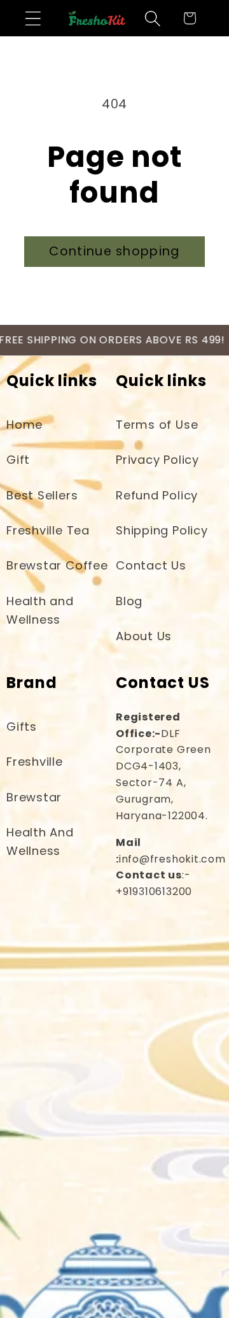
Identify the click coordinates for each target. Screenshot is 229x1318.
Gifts (21, 726)
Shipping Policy (162, 530)
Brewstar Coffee (57, 565)
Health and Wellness (40, 610)
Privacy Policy (157, 460)
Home (24, 425)
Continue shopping (114, 251)
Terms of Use (157, 425)
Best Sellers (42, 495)
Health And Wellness (40, 841)
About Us (144, 636)
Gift (18, 460)
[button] (33, 18)
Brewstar (34, 797)
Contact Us (151, 565)
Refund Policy (157, 495)
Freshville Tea (48, 530)
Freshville (34, 762)
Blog (129, 601)
